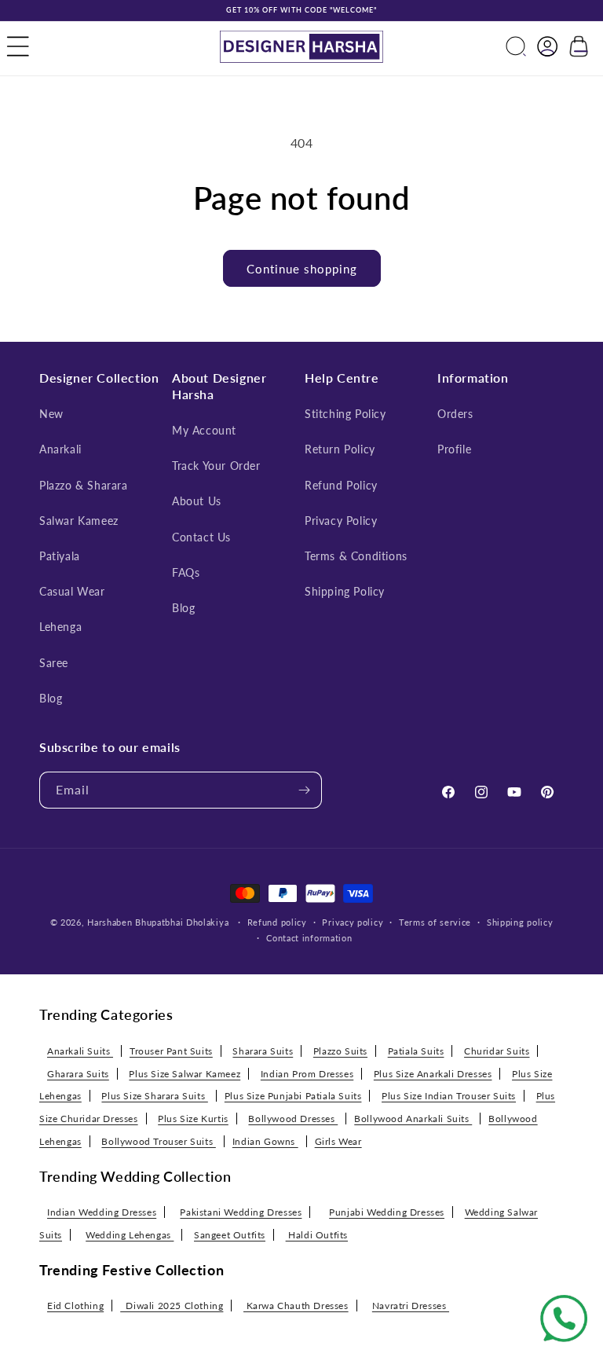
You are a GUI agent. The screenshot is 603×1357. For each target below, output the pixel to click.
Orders (455, 413)
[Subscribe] (304, 790)
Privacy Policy (341, 520)
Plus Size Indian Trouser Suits (449, 1096)
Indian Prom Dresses (307, 1074)
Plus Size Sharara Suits (154, 1096)
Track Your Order (216, 465)
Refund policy (277, 922)
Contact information (309, 938)
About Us (196, 501)
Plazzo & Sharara (83, 485)
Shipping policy (520, 922)
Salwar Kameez (79, 520)
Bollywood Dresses (293, 1118)
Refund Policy (341, 485)
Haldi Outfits (317, 1235)
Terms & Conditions (356, 556)
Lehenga (60, 626)
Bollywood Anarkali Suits (413, 1118)
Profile (454, 449)
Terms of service (435, 922)
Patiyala (59, 556)
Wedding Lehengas (130, 1235)
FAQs (185, 572)
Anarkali (60, 449)
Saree (53, 662)
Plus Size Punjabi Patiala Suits (293, 1096)
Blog (50, 698)
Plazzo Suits (340, 1051)
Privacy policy (352, 922)
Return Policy (340, 449)
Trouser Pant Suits (171, 1051)
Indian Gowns (265, 1141)
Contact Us (201, 537)
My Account (204, 430)
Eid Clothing (75, 1305)
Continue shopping (302, 269)
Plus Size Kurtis (193, 1118)
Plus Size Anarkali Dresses (433, 1074)
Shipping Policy (345, 591)
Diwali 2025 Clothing (171, 1305)
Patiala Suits (416, 1051)
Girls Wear (338, 1141)
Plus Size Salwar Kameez (184, 1074)
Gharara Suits (78, 1074)
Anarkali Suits (80, 1051)
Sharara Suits (262, 1051)
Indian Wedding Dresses (101, 1212)
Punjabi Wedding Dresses (386, 1212)
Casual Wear (72, 591)
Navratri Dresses (410, 1305)
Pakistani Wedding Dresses (241, 1212)
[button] (18, 46)
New (51, 413)
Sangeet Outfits (229, 1235)
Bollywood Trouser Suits (158, 1141)
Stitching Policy (345, 413)
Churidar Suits (496, 1051)
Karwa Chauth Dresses (296, 1305)
